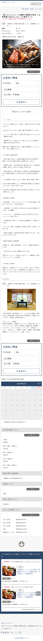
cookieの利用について (21, 638)
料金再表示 (21, 102)
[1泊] (27, 83)
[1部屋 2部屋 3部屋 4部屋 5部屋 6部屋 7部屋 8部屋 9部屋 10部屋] (21, 89)
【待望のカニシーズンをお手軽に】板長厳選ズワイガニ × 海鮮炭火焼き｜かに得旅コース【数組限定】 (28, 572)
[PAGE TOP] (38, 593)
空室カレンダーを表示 (21, 112)
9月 (38, 384)
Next (39, 54)
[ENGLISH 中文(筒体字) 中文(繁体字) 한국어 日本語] (36, 3)
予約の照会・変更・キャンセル (32, 9)
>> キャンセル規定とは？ (30, 515)
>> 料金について (33, 71)
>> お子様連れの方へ (31, 435)
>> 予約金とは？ (32, 489)
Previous (4, 54)
